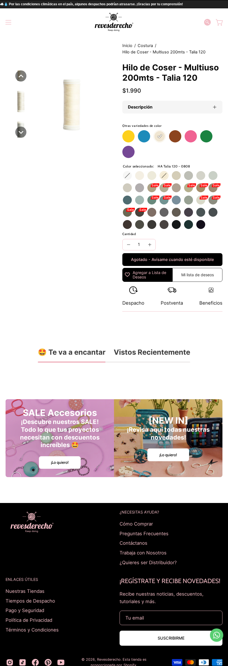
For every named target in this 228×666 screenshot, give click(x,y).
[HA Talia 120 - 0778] (139, 212)
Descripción (140, 107)
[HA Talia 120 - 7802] (188, 200)
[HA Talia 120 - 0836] (188, 224)
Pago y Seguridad (25, 610)
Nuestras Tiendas (25, 591)
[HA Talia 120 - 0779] (151, 224)
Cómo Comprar (136, 524)
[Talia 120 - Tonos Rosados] (191, 136)
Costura (145, 45)
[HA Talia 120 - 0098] (151, 175)
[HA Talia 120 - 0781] (139, 200)
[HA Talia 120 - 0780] (200, 175)
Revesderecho (109, 659)
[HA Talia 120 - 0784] (176, 187)
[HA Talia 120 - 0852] (127, 212)
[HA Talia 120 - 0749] (151, 200)
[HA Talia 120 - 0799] (176, 224)
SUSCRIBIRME (171, 638)
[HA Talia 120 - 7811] (164, 200)
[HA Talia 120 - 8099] (127, 187)
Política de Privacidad (29, 620)
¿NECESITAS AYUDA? (139, 512)
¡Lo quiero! (60, 462)
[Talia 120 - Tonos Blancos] (159, 136)
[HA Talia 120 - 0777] (213, 187)
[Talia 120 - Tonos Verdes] (206, 136)
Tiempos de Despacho (30, 601)
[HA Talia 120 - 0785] (139, 187)
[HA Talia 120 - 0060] (139, 175)
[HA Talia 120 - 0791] (213, 200)
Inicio (127, 45)
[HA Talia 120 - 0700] (127, 175)
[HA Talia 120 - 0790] (188, 187)
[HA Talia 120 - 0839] (164, 224)
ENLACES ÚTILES (22, 579)
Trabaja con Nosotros (143, 552)
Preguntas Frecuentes (144, 533)
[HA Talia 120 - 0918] (188, 175)
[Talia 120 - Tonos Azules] (144, 136)
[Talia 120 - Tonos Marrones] (175, 136)
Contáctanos (133, 543)
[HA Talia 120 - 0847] (213, 212)
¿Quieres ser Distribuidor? (148, 562)
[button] (207, 22)
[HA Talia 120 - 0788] (127, 224)
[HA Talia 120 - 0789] (200, 212)
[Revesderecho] (114, 22)
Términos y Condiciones (32, 629)
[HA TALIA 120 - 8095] (127, 200)
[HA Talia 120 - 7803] (176, 200)
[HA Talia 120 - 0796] (176, 212)
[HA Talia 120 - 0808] (164, 175)
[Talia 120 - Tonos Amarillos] (128, 136)
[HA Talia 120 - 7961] (139, 224)
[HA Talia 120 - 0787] (188, 212)
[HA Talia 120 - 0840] (200, 187)
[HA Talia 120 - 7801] (200, 200)
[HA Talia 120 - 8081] (151, 187)
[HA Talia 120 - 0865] (200, 224)
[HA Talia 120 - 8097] (176, 175)
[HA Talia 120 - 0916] (151, 212)
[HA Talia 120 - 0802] (213, 175)
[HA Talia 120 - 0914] (164, 187)
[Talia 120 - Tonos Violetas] (128, 152)
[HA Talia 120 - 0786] (164, 212)
